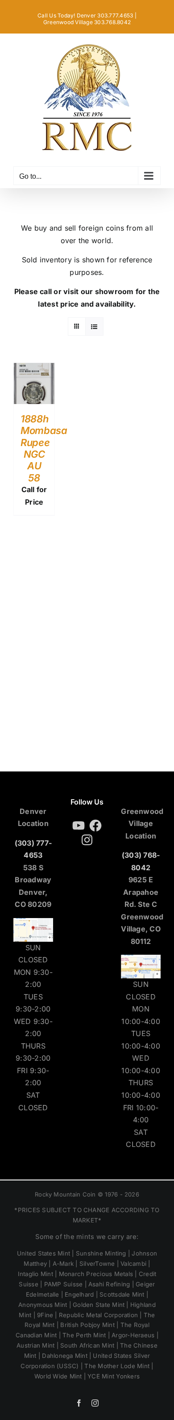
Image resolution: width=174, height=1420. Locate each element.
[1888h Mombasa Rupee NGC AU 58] (34, 368)
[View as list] (94, 326)
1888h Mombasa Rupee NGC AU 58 (44, 448)
